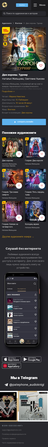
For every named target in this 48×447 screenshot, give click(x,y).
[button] (22, 5)
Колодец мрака (32, 224)
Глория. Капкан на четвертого (10, 225)
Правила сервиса (9, 438)
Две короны (27, 113)
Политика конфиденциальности (14, 434)
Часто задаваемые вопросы (13, 443)
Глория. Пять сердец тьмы (34, 193)
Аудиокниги (7, 23)
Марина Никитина (17, 96)
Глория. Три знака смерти (10, 193)
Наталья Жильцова (13, 78)
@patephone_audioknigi (26, 384)
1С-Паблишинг (22, 100)
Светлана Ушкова (34, 78)
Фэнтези (18, 23)
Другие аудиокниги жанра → (18, 236)
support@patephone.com (12, 430)
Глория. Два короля (34, 160)
